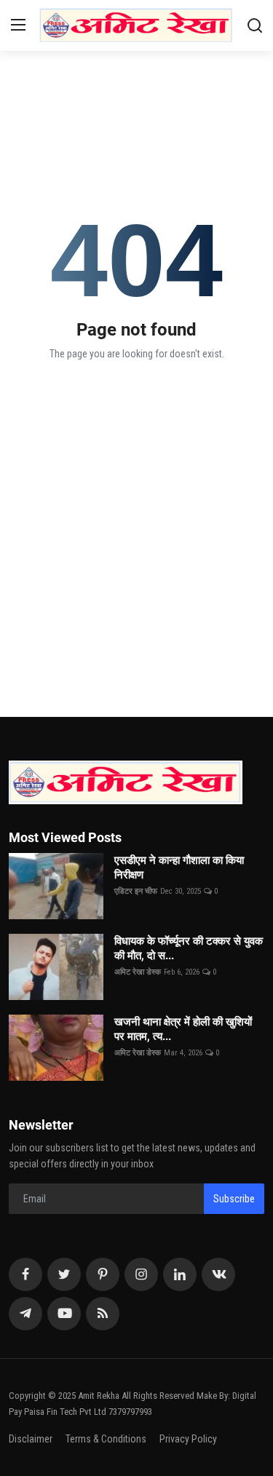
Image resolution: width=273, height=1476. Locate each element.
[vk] (218, 1274)
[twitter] (64, 1274)
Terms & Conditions (106, 1439)
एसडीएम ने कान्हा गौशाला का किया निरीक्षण (179, 867)
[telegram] (25, 1313)
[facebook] (25, 1274)
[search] (255, 25)
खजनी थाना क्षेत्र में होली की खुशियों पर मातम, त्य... (183, 1029)
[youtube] (64, 1313)
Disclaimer (30, 1439)
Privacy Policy (188, 1439)
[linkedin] (180, 1274)
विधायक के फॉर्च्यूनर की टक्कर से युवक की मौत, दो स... (188, 948)
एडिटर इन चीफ (135, 891)
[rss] (102, 1313)
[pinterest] (102, 1274)
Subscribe (234, 1199)
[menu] (18, 25)
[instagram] (141, 1274)
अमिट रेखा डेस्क (137, 972)
